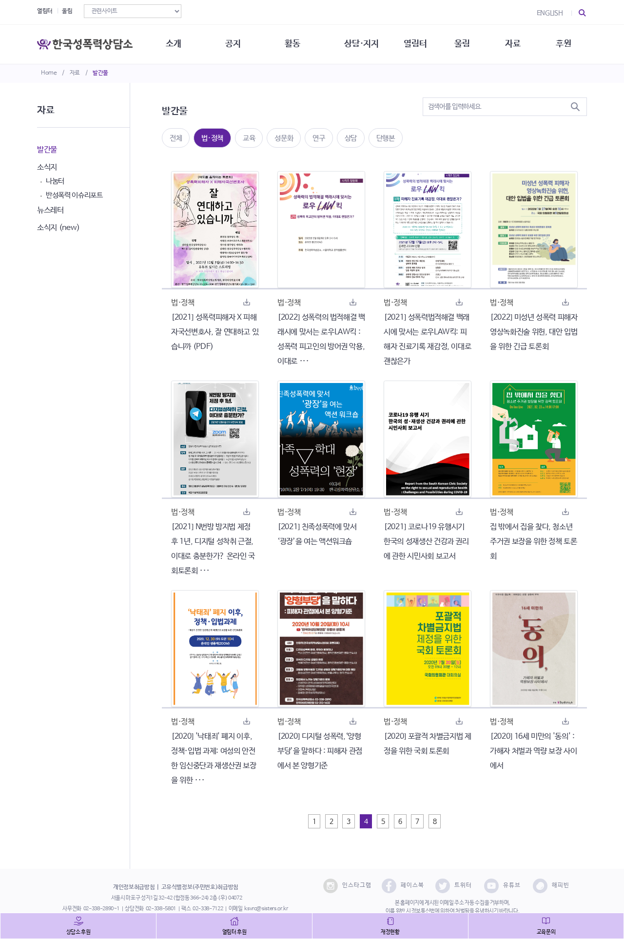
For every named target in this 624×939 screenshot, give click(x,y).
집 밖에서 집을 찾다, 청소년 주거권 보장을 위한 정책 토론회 (533, 541)
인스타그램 (356, 885)
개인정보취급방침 (134, 887)
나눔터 (55, 181)
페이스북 (412, 885)
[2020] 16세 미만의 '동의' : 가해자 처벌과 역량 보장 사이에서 (533, 751)
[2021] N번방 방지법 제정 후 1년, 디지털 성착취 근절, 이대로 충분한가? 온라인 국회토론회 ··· (213, 548)
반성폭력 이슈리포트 (74, 195)
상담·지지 (361, 44)
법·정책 (212, 138)
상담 (351, 138)
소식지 (47, 167)
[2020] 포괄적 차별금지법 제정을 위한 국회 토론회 (427, 744)
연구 (318, 138)
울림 (67, 11)
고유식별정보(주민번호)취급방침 (199, 887)
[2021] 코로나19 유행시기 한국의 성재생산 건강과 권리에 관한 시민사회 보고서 (426, 541)
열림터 (45, 11)
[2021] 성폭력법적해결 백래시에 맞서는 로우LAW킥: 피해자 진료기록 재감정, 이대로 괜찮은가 (427, 339)
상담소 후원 (78, 932)
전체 (176, 138)
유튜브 (512, 885)
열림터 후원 (234, 932)
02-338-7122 (208, 909)
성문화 (283, 138)
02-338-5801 (161, 909)
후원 (563, 44)
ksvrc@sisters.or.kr (266, 909)
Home (49, 73)
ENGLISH (550, 13)
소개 (173, 44)
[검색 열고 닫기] (582, 13)
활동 (292, 44)
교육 (249, 138)
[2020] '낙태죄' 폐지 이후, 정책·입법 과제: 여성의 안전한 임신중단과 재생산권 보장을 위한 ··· (213, 758)
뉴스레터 (50, 210)
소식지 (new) (58, 227)
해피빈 (560, 885)
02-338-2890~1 (101, 909)
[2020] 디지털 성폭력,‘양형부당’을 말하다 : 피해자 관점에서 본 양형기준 (319, 751)
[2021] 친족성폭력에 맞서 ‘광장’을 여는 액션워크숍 (316, 534)
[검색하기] (575, 107)
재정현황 (390, 932)
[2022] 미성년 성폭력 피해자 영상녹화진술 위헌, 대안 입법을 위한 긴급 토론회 (534, 332)
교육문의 (546, 932)
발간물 (100, 73)
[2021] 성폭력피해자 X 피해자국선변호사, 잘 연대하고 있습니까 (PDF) (214, 332)
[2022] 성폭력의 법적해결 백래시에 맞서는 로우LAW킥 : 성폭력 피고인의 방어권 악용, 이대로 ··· (321, 339)
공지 (232, 44)
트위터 (463, 885)
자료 (75, 73)
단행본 (385, 138)
